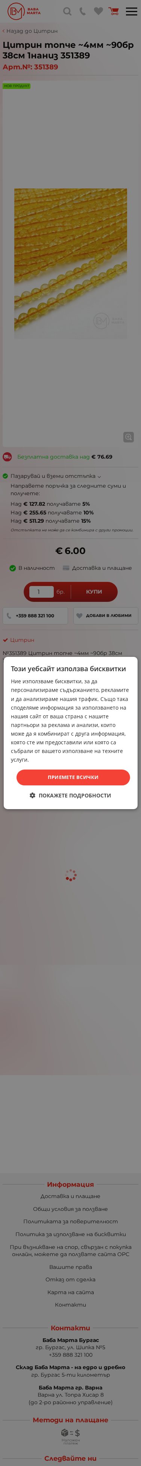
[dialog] (70, 733)
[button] (70, 795)
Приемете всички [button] (73, 777)
